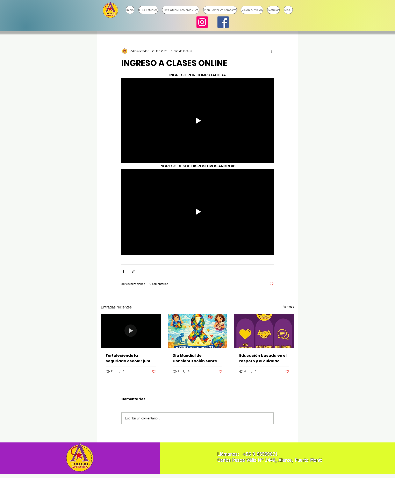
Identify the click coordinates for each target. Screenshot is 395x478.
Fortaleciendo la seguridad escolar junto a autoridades (129, 358)
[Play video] (197, 120)
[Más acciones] (271, 50)
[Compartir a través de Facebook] (123, 271)
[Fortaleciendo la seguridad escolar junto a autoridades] (131, 331)
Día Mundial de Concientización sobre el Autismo (197, 358)
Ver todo (288, 306)
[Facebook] (223, 22)
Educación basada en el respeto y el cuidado (263, 358)
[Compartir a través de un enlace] (133, 271)
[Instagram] (202, 22)
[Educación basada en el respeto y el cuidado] (264, 331)
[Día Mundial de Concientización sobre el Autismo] (198, 331)
